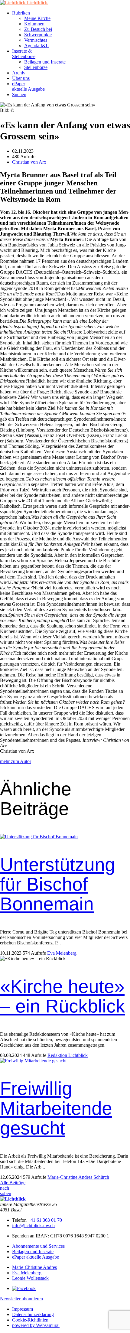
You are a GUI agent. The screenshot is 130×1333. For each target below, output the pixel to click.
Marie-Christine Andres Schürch (78, 1177)
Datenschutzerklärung (33, 1314)
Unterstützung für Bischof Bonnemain (57, 884)
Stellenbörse (35, 67)
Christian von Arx (29, 162)
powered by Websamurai (36, 1325)
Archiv (18, 72)
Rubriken (21, 12)
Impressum (22, 1309)
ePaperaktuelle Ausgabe (28, 86)
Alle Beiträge (12, 1182)
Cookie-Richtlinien (30, 1319)
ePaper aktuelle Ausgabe (35, 1257)
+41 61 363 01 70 (45, 1220)
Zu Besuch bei (38, 29)
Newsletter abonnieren (21, 1298)
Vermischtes (35, 40)
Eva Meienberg (61, 953)
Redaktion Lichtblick (67, 1055)
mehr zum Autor (15, 761)
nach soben (5, 1190)
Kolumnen (34, 23)
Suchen (19, 94)
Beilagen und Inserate (45, 61)
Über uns (21, 78)
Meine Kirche (37, 18)
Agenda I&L (36, 45)
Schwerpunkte (38, 34)
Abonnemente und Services (38, 1246)
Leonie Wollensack (30, 1278)
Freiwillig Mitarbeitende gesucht (56, 1108)
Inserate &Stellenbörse (23, 53)
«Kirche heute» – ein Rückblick (62, 996)
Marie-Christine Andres (34, 1267)
